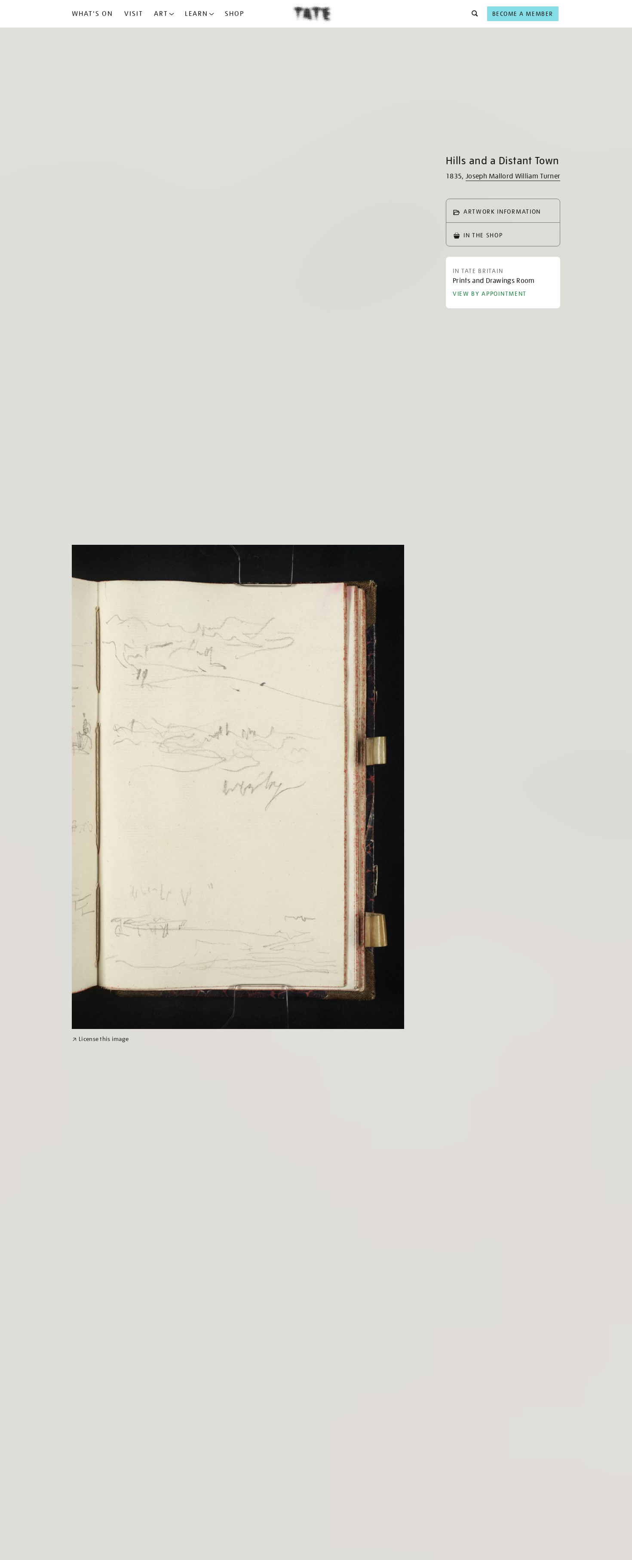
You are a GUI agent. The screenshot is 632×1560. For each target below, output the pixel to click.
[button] (472, 13)
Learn (196, 13)
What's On (92, 13)
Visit (133, 13)
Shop (234, 13)
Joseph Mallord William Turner (513, 176)
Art (161, 13)
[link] (100, 1039)
